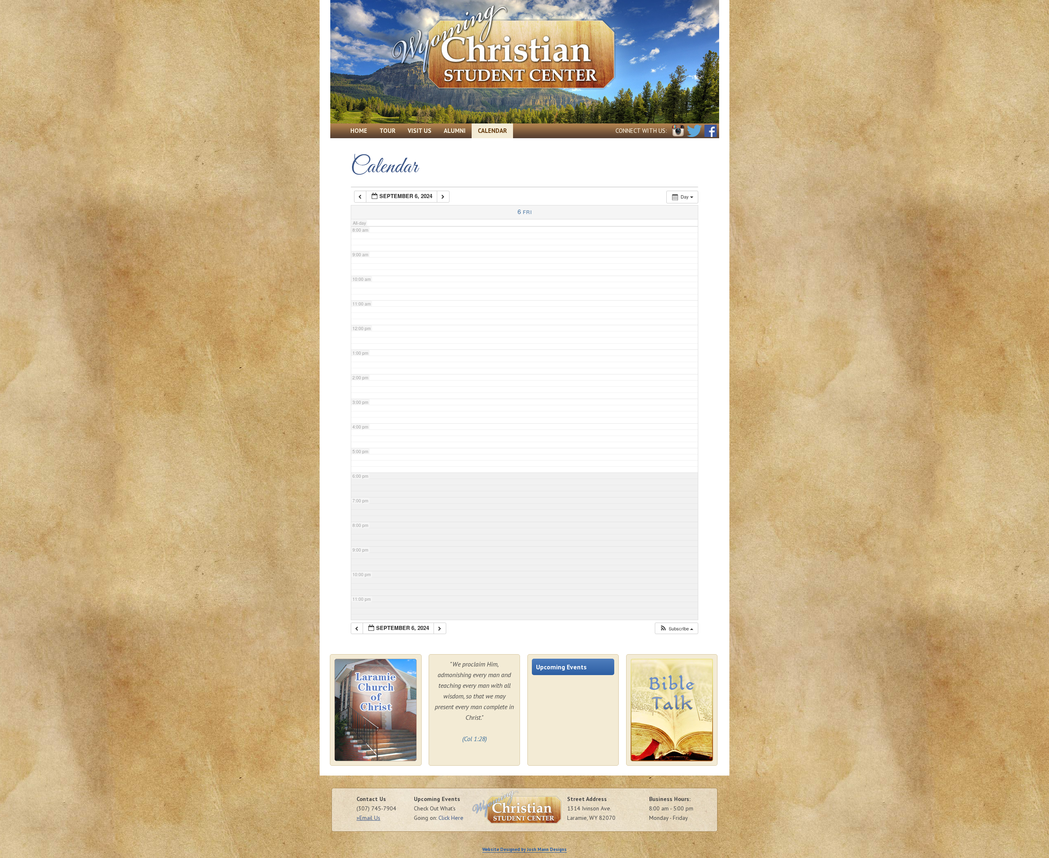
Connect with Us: (641, 131)
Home (358, 131)
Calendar (492, 131)
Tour (387, 131)
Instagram (678, 131)
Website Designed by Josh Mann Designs (524, 849)
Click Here (450, 817)
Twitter (694, 131)
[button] (676, 628)
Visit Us (419, 131)
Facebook (710, 131)
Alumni (454, 131)
